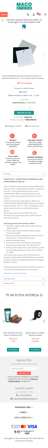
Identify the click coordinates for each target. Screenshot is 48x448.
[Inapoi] (2, 20)
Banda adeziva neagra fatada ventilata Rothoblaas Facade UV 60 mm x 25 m (35, 334)
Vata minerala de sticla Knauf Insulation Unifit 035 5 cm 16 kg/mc (13, 334)
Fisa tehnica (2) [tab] (9, 279)
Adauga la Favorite (14, 126)
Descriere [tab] (7, 174)
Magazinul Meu (23, 407)
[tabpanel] (24, 53)
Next (44, 55)
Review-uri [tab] (9, 283)
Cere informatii (33, 126)
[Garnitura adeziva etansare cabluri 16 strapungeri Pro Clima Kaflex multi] (24, 53)
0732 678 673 (25, 395)
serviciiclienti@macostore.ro (25, 398)
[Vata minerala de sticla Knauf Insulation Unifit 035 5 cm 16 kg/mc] (13, 316)
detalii (14, 349)
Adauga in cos (24, 113)
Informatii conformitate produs (15, 273)
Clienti (23, 412)
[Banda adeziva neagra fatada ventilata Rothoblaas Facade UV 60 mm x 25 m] (35, 316)
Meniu (3, 14)
